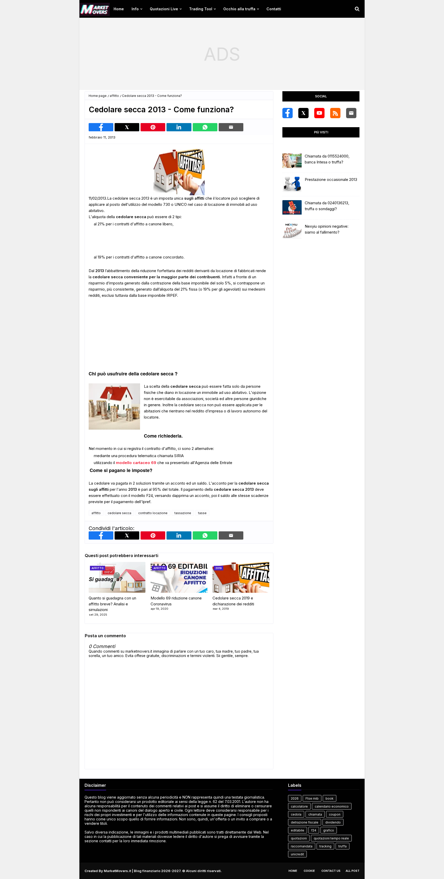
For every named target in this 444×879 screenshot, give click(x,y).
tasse (202, 513)
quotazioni (299, 838)
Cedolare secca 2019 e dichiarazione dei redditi (233, 601)
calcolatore (299, 806)
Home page (98, 96)
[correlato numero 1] (179, 577)
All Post (352, 871)
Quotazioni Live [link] (164, 9)
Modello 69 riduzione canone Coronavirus (176, 601)
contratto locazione (153, 513)
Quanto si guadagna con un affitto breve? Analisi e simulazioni (112, 604)
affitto (114, 96)
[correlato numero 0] (117, 577)
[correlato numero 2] (240, 577)
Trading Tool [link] (200, 9)
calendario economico (332, 806)
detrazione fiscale (304, 822)
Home (293, 871)
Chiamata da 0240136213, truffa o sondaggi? (327, 205)
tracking (325, 846)
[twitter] (303, 113)
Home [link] (119, 9)
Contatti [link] (273, 9)
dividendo (333, 822)
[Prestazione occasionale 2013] (292, 184)
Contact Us (330, 871)
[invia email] (231, 127)
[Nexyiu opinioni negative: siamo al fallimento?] (292, 231)
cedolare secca (119, 513)
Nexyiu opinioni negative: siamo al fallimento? (326, 229)
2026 (295, 798)
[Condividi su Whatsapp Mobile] (205, 127)
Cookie (309, 871)
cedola (296, 814)
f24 (313, 830)
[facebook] (287, 113)
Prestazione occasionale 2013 (331, 179)
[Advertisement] (222, 54)
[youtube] (319, 113)
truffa (342, 846)
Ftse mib (312, 798)
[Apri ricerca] (357, 9)
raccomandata (301, 846)
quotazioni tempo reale (331, 838)
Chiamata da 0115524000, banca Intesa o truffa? (327, 159)
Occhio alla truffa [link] (239, 9)
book (330, 798)
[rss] (335, 113)
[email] (351, 113)
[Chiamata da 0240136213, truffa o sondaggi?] (292, 208)
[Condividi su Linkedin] (178, 127)
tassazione (182, 513)
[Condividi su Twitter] (127, 127)
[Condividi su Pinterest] (153, 127)
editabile (297, 830)
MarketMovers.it (117, 871)
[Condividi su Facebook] (101, 127)
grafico (328, 830)
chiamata (315, 814)
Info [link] (135, 9)
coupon (334, 814)
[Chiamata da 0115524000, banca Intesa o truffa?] (292, 161)
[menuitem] (119, 9)
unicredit (297, 854)
